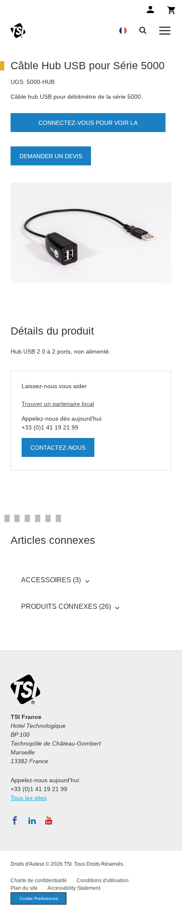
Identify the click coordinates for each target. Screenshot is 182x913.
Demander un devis (50, 156)
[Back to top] (171, 902)
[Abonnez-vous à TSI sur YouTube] (48, 820)
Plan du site (24, 888)
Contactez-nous (57, 447)
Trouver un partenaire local (58, 403)
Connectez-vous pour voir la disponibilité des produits (88, 125)
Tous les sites (29, 797)
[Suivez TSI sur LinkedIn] (32, 820)
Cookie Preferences (38, 898)
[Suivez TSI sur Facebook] (15, 820)
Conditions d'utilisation (103, 880)
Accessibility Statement (73, 888)
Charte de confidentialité (39, 880)
